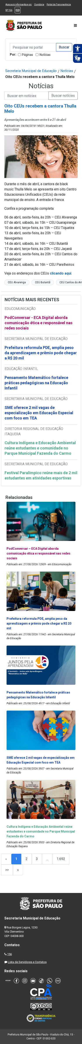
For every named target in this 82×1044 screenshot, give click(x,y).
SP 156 (8, 10)
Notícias (45, 54)
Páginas (27, 54)
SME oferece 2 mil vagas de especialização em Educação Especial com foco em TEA (39, 412)
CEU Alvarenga (17, 282)
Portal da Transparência (59, 4)
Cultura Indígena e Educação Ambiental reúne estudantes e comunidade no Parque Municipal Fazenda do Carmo (40, 448)
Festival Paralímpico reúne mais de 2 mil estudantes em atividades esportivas (41, 475)
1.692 (61, 859)
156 (9, 954)
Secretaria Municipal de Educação (31, 71)
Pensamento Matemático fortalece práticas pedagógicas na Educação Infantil (36, 382)
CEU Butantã (42, 282)
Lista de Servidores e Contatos (27, 962)
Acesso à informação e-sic (18, 4)
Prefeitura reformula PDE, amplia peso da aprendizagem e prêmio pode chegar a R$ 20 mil (41, 352)
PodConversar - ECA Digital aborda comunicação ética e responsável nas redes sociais (38, 322)
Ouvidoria (39, 4)
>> (7, 870)
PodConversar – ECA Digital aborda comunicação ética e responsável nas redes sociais (38, 553)
